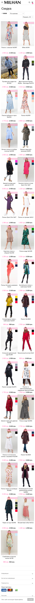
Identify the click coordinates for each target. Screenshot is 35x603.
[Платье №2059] (26, 101)
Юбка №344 (25, 47)
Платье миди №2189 (25, 251)
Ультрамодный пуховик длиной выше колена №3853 (26, 490)
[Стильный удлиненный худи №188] (9, 339)
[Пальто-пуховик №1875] (9, 373)
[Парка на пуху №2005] (9, 508)
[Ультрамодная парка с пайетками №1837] (9, 305)
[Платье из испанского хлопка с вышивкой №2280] (9, 440)
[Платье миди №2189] (26, 237)
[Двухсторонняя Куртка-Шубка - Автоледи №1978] (26, 67)
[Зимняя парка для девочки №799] (9, 407)
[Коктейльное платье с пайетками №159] (26, 271)
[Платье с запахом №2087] (9, 33)
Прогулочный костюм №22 (26, 353)
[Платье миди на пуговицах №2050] (9, 474)
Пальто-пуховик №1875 (9, 387)
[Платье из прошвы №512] (26, 203)
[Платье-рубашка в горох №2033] (9, 101)
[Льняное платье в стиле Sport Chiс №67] (26, 169)
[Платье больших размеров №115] (9, 271)
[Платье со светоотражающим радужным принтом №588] (26, 373)
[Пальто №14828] (26, 440)
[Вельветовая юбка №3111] (26, 508)
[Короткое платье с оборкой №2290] (9, 237)
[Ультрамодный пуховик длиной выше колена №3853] (26, 474)
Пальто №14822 (26, 319)
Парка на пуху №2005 (9, 522)
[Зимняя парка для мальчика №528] (26, 135)
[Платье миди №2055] (26, 407)
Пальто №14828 (26, 455)
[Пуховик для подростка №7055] (9, 67)
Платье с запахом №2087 (9, 47)
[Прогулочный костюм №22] (26, 339)
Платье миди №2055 (25, 421)
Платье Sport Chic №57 (9, 217)
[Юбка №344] (26, 33)
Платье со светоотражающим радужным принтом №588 (26, 388)
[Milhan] (15, 2)
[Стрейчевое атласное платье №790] (9, 542)
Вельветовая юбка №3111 (26, 522)
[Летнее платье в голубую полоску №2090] (9, 135)
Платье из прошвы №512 (25, 217)
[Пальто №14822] (26, 305)
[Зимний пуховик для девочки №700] (9, 169)
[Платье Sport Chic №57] (9, 203)
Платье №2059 (25, 115)
